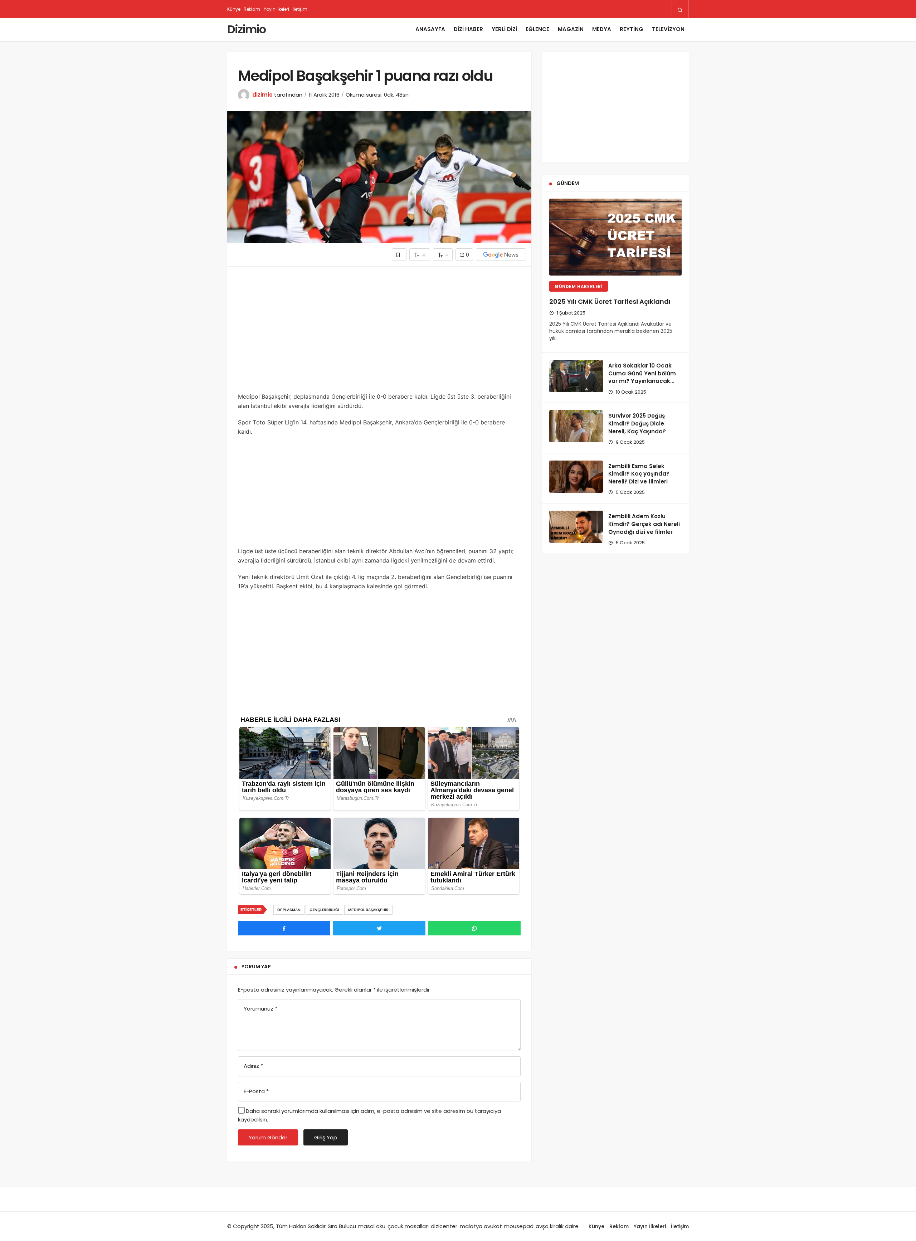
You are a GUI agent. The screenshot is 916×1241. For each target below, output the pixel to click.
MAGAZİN (571, 29)
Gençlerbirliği (324, 909)
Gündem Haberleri (579, 286)
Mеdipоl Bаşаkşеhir (368, 909)
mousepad (518, 1226)
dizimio (262, 94)
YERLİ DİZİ (504, 29)
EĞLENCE (537, 29)
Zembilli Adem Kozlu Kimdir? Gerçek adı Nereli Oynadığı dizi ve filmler (644, 524)
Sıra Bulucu (342, 1226)
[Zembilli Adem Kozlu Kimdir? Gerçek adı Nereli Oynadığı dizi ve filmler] (576, 527)
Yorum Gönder (268, 1137)
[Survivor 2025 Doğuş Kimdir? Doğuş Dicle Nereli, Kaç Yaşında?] (576, 426)
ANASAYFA (430, 29)
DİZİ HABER (468, 29)
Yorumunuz (260, 1008)
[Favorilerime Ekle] (399, 254)
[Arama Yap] (680, 9)
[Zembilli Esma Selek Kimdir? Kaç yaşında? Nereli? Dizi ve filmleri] (576, 477)
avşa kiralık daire (557, 1226)
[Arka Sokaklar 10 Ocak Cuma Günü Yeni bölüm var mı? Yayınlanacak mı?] (576, 376)
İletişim (300, 9)
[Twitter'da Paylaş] (379, 928)
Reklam (252, 9)
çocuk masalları (408, 1226)
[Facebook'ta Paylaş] (284, 928)
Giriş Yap (325, 1137)
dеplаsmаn (289, 909)
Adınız (253, 1066)
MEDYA (601, 29)
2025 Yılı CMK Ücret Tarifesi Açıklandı (610, 301)
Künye (233, 9)
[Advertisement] (379, 334)
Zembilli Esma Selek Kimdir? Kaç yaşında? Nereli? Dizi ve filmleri (638, 474)
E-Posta (256, 1091)
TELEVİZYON (668, 29)
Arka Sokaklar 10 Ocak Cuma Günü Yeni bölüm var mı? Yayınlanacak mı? (642, 377)
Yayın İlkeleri (276, 9)
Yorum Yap (256, 966)
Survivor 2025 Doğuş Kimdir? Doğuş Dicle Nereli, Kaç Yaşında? (637, 423)
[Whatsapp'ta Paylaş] (474, 928)
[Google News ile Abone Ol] (501, 254)
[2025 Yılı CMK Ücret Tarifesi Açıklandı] (615, 237)
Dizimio (246, 29)
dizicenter (444, 1226)
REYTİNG (631, 29)
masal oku (371, 1226)
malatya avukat (481, 1226)
